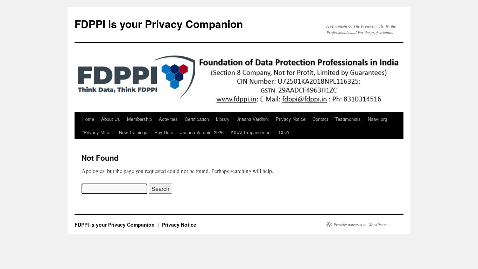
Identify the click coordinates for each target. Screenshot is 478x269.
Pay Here (163, 132)
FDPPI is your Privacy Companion (159, 23)
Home (88, 119)
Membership (139, 119)
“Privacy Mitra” (97, 132)
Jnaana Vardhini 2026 (202, 132)
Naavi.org (377, 119)
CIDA (284, 132)
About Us (110, 119)
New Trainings (133, 132)
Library (223, 119)
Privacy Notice (290, 119)
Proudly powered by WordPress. (360, 224)
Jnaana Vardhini (253, 119)
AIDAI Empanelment (251, 132)
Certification (197, 119)
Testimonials (348, 119)
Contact (320, 119)
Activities (168, 119)
